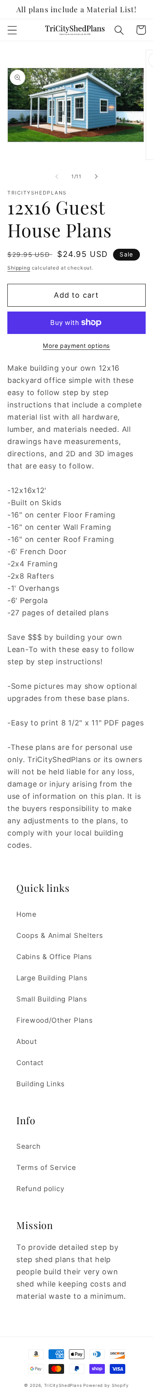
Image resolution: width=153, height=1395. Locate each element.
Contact (30, 1063)
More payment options (76, 345)
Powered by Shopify (106, 1385)
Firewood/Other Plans (54, 1020)
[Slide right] (96, 176)
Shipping (18, 268)
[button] (12, 30)
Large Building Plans (51, 978)
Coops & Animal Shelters (59, 935)
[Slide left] (57, 176)
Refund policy (40, 1189)
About (26, 1041)
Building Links (40, 1084)
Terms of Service (46, 1167)
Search (28, 1146)
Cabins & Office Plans (54, 957)
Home (26, 914)
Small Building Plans (51, 999)
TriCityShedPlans (63, 1385)
